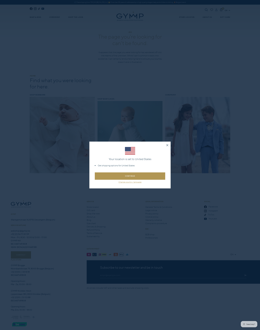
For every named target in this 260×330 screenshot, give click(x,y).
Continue (130, 176)
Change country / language (130, 182)
